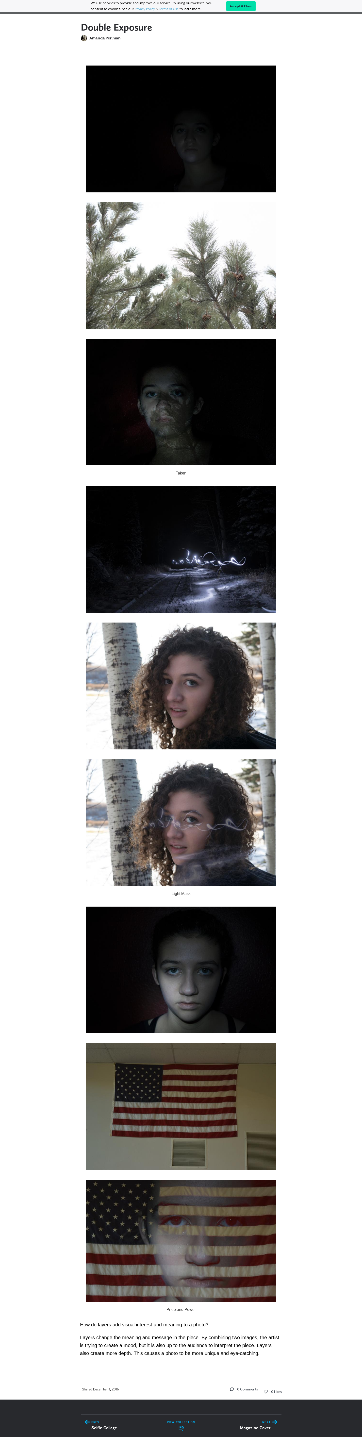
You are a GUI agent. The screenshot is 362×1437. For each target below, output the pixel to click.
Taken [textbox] (181, 473)
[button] (232, 1389)
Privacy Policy (145, 9)
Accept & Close (241, 6)
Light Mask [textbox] (181, 894)
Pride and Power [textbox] (181, 1309)
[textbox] (181, 708)
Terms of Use (169, 9)
